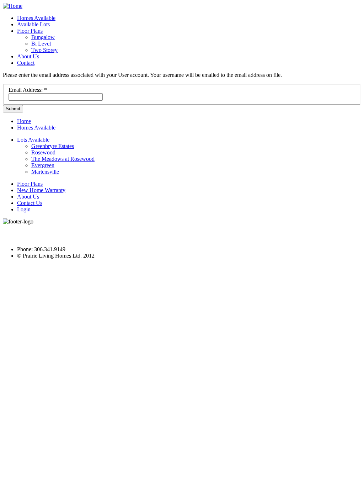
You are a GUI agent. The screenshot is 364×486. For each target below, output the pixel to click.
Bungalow (43, 37)
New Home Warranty (41, 190)
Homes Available (36, 18)
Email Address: (28, 90)
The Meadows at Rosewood (63, 159)
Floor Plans (30, 31)
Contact (25, 63)
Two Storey (44, 50)
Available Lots (33, 24)
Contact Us (29, 203)
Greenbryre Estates (52, 146)
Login (24, 209)
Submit (13, 108)
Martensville (45, 172)
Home (24, 121)
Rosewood (43, 152)
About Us (28, 56)
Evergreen (42, 165)
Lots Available (33, 140)
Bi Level (41, 44)
